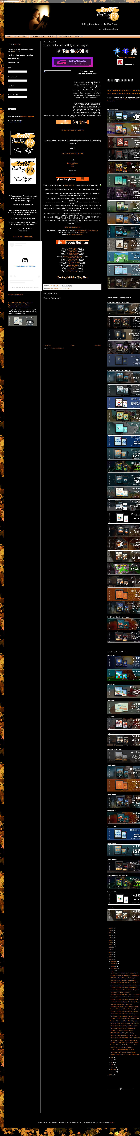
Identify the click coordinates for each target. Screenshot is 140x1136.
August (113, 971)
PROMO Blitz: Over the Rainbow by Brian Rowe (123, 1035)
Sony (72, 164)
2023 (110, 935)
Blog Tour (50, 288)
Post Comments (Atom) (57, 348)
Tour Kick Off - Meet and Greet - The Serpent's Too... (124, 1011)
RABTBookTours (15, 287)
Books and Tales (73, 265)
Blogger (112, 1123)
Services (25, 36)
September (114, 968)
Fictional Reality (74, 259)
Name (10, 68)
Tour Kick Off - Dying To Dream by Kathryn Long (123, 1040)
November (114, 963)
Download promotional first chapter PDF (72, 130)
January (113, 1072)
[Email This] (63, 286)
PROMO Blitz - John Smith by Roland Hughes (123, 980)
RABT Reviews (73, 271)
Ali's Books (73, 268)
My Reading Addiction (73, 253)
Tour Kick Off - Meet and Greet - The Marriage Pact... (124, 1002)
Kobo (72, 166)
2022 (110, 937)
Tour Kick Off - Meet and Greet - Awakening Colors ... (124, 1016)
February (113, 1069)
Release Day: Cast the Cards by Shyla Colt (122, 1049)
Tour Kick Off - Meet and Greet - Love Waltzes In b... (124, 987)
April (112, 1064)
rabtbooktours (27, 287)
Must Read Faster (72, 250)
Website (11, 86)
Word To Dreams (73, 254)
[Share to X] (67, 286)
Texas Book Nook (73, 257)
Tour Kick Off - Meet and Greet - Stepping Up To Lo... (124, 1009)
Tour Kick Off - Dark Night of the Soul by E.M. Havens (125, 1038)
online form (17, 44)
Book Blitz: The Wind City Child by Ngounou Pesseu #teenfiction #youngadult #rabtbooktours (20, 305)
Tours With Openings (64, 36)
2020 (110, 942)
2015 (110, 954)
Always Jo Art (72, 248)
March (112, 1067)
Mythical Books (73, 261)
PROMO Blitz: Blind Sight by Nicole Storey (122, 1033)
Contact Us (51, 36)
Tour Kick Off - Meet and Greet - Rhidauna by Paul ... (124, 1014)
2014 (110, 957)
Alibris (72, 174)
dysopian (55, 288)
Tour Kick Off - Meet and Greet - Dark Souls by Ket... (124, 990)
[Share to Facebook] (69, 286)
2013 (110, 959)
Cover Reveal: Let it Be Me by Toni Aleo (121, 1047)
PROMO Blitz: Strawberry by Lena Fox (121, 1004)
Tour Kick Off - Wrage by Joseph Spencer (121, 1030)
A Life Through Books (73, 262)
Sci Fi (69, 288)
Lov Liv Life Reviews (72, 264)
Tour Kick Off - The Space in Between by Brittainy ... (124, 973)
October (113, 966)
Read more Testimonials (22, 237)
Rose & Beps (73, 267)
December (114, 961)
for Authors (16, 51)
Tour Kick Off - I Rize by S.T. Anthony (120, 992)
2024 (110, 933)
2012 (110, 1075)
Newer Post (47, 345)
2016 (110, 952)
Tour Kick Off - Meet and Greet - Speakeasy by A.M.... (125, 999)
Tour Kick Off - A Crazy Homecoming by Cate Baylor (124, 975)
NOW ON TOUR (63, 288)
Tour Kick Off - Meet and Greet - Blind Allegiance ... (124, 1021)
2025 (110, 930)
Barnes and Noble (72, 163)
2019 (110, 945)
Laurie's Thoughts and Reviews (72, 256)
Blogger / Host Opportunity (27, 116)
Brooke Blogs (73, 251)
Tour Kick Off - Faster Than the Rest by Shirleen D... (124, 1026)
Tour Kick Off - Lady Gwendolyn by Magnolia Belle (124, 1042)
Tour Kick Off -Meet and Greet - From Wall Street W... (124, 1006)
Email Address (12, 77)
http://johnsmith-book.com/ (75, 234)
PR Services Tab (123, 99)
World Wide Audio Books (72, 153)
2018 (110, 947)
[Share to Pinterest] (70, 286)
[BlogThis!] (65, 286)
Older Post (98, 345)
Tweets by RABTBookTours (15, 294)
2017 (110, 949)
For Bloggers (79, 36)
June (112, 1060)
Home (8, 36)
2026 (110, 928)
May (112, 1062)
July (112, 1057)
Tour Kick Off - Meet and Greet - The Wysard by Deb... (125, 1018)
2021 (110, 940)
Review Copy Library (38, 36)
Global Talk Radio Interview (72, 227)
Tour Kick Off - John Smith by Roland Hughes (122, 1052)
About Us (16, 36)
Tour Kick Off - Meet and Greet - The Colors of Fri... (124, 982)
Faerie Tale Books (72, 270)
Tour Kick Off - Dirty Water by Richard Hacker (122, 1028)
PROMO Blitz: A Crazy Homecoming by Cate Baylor (124, 1023)
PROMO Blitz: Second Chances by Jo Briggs (122, 978)
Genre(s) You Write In (14, 95)
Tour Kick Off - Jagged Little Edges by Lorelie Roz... (124, 1045)
